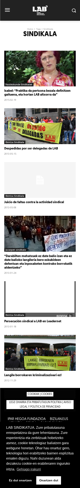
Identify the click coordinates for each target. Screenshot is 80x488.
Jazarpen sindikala (16, 249)
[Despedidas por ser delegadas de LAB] (40, 126)
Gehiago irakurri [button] (29, 469)
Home (30, 29)
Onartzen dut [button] (48, 480)
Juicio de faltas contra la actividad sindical (34, 202)
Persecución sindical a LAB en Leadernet (32, 321)
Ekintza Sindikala (15, 142)
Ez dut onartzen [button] (20, 480)
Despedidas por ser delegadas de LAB (31, 148)
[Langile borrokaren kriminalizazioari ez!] (40, 353)
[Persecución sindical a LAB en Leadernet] (40, 299)
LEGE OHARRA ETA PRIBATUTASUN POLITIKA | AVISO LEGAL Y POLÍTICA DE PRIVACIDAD (40, 404)
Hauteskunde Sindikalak (19, 84)
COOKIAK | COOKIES (40, 394)
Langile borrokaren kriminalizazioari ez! (33, 375)
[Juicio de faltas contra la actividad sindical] (40, 180)
